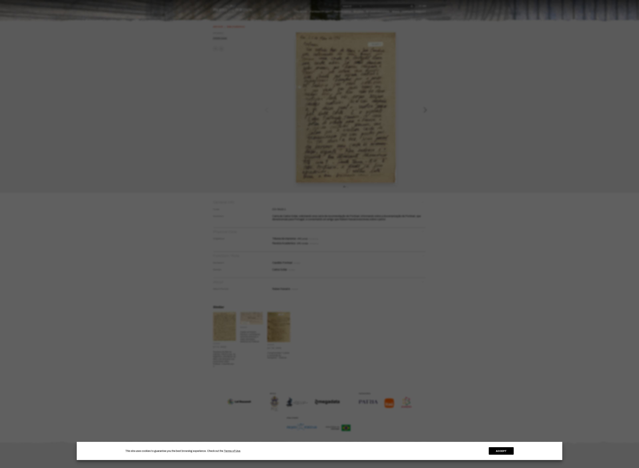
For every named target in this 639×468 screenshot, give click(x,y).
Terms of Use (232, 451)
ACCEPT (501, 451)
